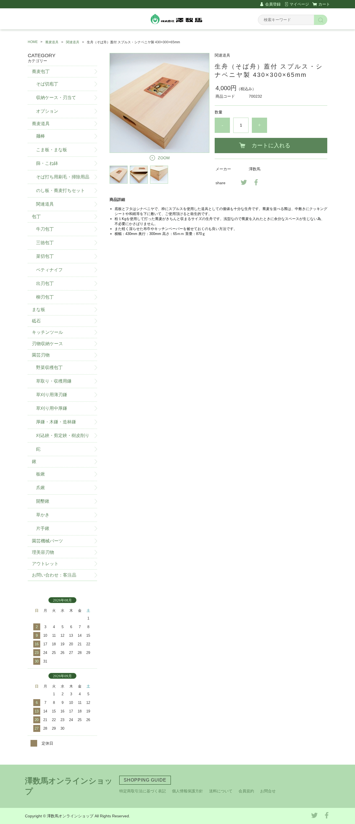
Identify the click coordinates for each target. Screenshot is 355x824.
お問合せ (268, 791)
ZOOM (164, 158)
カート (324, 4)
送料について (220, 791)
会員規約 (246, 791)
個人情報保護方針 (187, 791)
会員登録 (273, 4)
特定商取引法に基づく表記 (142, 791)
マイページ (299, 4)
